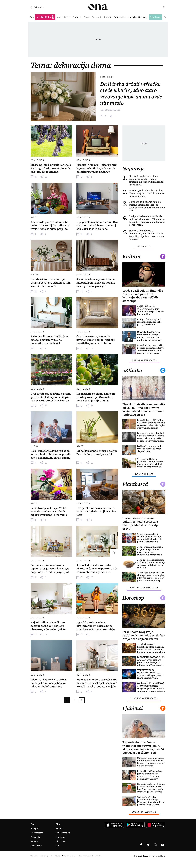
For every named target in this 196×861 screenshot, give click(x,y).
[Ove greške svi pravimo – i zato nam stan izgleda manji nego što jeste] (97, 484)
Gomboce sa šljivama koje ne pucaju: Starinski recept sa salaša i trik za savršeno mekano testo (143, 206)
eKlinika (132, 370)
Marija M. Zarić (113, 110)
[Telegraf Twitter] (148, 845)
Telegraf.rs (38, 7)
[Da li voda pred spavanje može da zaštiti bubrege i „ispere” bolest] (129, 450)
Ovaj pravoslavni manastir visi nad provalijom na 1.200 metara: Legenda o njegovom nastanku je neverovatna (143, 220)
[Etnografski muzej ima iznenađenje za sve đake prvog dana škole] (129, 323)
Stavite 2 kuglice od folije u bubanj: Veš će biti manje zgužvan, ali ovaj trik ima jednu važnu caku (142, 180)
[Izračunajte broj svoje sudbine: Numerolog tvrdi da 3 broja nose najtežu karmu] (143, 616)
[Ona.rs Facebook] (141, 845)
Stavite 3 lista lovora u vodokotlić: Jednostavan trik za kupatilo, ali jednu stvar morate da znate (143, 235)
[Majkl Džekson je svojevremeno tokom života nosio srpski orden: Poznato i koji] (129, 310)
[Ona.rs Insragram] (155, 845)
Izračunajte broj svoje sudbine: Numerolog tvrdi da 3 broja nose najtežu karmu (143, 193)
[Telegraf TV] (162, 845)
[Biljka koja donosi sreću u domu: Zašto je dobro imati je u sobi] (97, 427)
